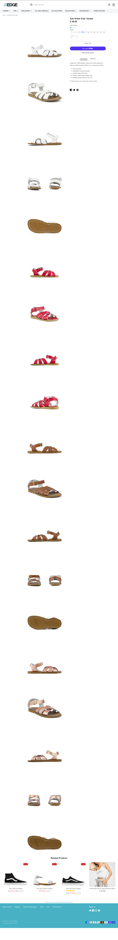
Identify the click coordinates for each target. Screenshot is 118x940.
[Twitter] (90, 910)
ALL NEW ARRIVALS (41, 11)
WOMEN (6, 11)
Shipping (92, 59)
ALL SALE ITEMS (56, 11)
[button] (70, 891)
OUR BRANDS (84, 11)
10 (94, 32)
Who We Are (57, 907)
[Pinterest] (99, 910)
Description (83, 59)
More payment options (88, 52)
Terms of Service (14, 921)
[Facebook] (93, 910)
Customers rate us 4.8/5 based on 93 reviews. (59, 902)
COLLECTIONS (70, 11)
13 (104, 32)
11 (97, 32)
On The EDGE (14, 923)
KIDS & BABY (25, 11)
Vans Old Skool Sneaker (73, 889)
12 (101, 32)
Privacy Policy (6, 921)
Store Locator (7, 907)
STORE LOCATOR (99, 11)
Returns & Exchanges (30, 907)
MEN (15, 11)
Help (41, 907)
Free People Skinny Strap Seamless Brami (102, 889)
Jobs (48, 907)
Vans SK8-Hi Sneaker (15, 889)
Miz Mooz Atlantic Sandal (44, 889)
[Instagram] (96, 910)
